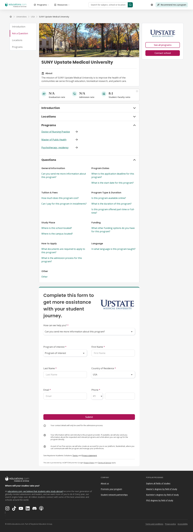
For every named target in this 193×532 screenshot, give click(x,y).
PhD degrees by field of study (159, 500)
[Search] (130, 4)
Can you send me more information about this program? (63, 175)
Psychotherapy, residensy (55, 147)
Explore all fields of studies (158, 483)
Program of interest (54, 346)
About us (105, 483)
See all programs (163, 45)
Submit (89, 417)
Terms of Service (104, 463)
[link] (54, 16)
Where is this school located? (56, 228)
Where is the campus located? (57, 233)
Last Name (50, 368)
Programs (42, 4)
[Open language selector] (151, 4)
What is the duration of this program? (111, 203)
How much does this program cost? (60, 198)
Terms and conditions (154, 524)
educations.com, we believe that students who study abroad (35, 491)
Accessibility (183, 524)
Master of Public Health (53, 139)
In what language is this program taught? (113, 249)
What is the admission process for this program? (61, 259)
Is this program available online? (108, 198)
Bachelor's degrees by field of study (162, 494)
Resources (62, 4)
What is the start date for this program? (112, 182)
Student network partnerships (114, 494)
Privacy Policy (89, 463)
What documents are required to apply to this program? (63, 250)
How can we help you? (56, 325)
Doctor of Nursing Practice (55, 131)
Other (44, 276)
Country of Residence (103, 368)
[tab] (23, 26)
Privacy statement (89, 455)
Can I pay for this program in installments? (64, 203)
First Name (98, 346)
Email (47, 389)
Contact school (163, 53)
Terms (75, 455)
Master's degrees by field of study (161, 489)
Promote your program (111, 489)
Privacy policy (170, 524)
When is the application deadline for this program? (112, 175)
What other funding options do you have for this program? (113, 229)
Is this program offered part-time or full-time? (113, 211)
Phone (95, 389)
